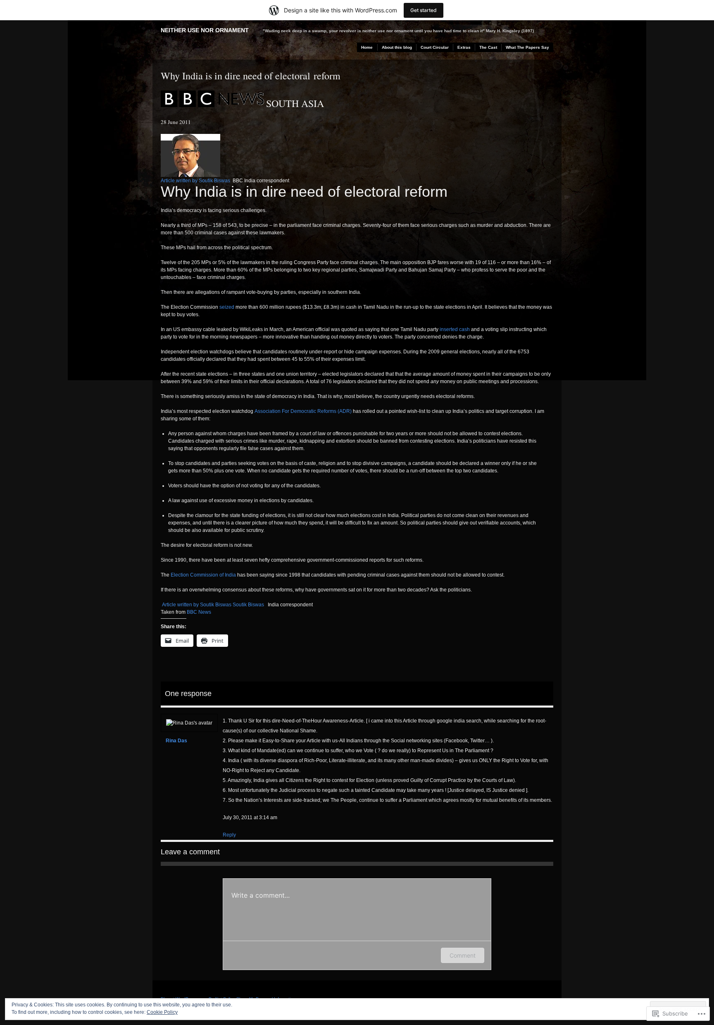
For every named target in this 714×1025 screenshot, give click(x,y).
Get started (423, 10)
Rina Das (176, 741)
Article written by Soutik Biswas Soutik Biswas (213, 605)
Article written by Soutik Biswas (196, 181)
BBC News (199, 612)
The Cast (488, 47)
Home (367, 47)
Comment (463, 955)
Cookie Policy (162, 1012)
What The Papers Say (527, 47)
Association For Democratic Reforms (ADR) (303, 411)
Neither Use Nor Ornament (205, 30)
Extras (464, 47)
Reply (229, 835)
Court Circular (435, 47)
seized (226, 307)
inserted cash (455, 329)
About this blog (397, 47)
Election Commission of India (203, 575)
